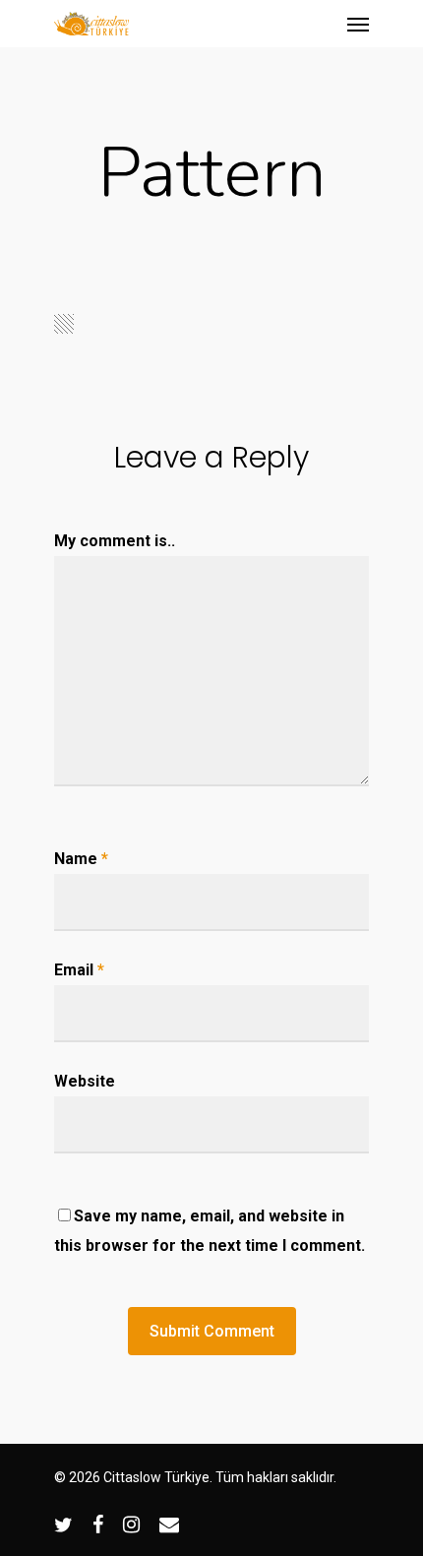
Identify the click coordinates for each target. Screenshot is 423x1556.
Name (81, 858)
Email (79, 970)
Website (84, 1081)
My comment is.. (114, 540)
